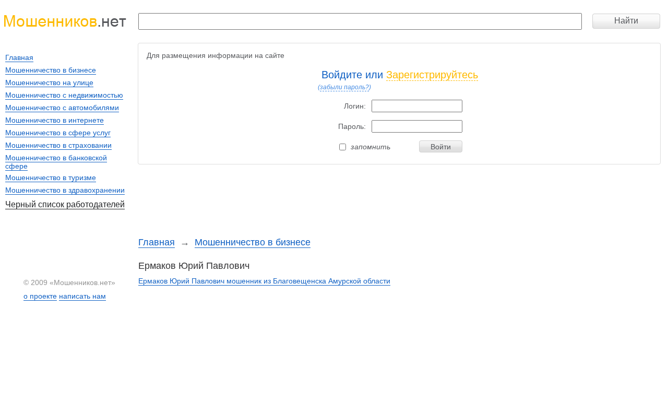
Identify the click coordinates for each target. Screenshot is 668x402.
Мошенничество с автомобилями (62, 107)
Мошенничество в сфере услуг (58, 132)
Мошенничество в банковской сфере (56, 161)
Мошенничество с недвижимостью (64, 95)
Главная (156, 242)
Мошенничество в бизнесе (253, 242)
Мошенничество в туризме (50, 177)
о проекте (40, 296)
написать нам (82, 296)
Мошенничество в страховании (58, 145)
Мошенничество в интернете (54, 120)
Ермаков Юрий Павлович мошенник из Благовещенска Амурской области (264, 281)
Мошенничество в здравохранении (65, 190)
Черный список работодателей (65, 204)
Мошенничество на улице (49, 82)
